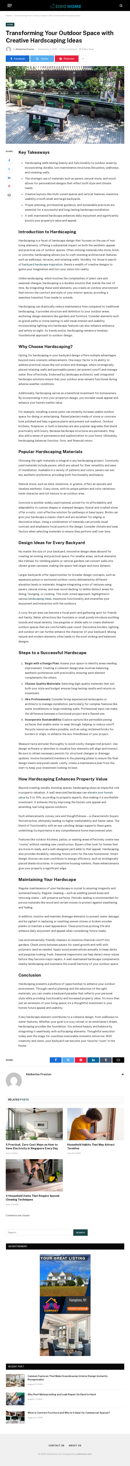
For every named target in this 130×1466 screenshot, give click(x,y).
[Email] (9, 195)
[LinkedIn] (9, 177)
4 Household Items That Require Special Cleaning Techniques (32, 1197)
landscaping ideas (39, 598)
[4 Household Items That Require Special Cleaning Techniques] (34, 1175)
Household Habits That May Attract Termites (91, 1146)
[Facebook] (9, 160)
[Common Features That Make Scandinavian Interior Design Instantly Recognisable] (15, 1380)
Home (9, 15)
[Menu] (9, 5)
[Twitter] (9, 169)
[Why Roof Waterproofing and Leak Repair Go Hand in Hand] (15, 1398)
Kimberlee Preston (25, 49)
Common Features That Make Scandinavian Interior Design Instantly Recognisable (68, 1378)
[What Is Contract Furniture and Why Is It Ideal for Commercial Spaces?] (15, 1417)
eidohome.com (84, 1454)
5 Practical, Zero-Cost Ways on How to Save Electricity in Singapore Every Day (32, 1146)
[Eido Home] (65, 5)
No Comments (70, 49)
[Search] (121, 5)
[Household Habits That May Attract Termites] (95, 1124)
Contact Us (56, 1445)
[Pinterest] (9, 186)
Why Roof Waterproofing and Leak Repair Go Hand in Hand (62, 1394)
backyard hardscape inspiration (42, 264)
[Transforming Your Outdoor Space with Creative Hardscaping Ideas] (65, 105)
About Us (75, 1445)
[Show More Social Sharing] (82, 58)
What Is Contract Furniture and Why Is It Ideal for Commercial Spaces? (69, 1412)
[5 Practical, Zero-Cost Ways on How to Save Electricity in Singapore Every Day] (34, 1124)
